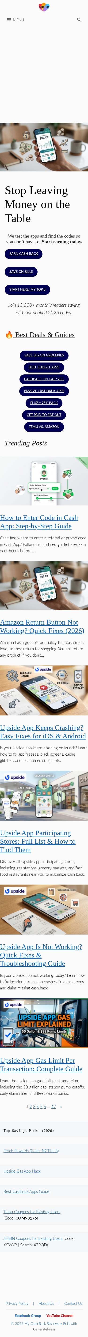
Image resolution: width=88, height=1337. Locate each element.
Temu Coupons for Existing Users (32, 1212)
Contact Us (73, 1303)
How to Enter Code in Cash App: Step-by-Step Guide (39, 522)
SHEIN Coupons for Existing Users (33, 1239)
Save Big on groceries (44, 355)
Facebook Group (28, 1316)
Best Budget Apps (44, 367)
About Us (46, 1303)
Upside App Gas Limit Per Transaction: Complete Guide (41, 1064)
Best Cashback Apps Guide (26, 1192)
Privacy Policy (17, 1303)
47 (53, 1107)
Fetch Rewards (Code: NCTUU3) (31, 1151)
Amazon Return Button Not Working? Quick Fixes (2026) (42, 626)
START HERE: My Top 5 (27, 289)
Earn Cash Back (23, 254)
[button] (79, 20)
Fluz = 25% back (44, 403)
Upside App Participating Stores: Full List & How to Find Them (38, 841)
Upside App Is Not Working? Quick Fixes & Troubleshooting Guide (41, 955)
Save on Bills (21, 272)
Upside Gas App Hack (22, 1171)
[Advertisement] (44, 72)
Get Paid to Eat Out (44, 415)
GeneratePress (44, 1329)
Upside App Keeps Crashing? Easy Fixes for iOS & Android (43, 732)
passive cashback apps (44, 391)
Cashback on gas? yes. (44, 379)
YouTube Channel (59, 1316)
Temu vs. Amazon (44, 427)
